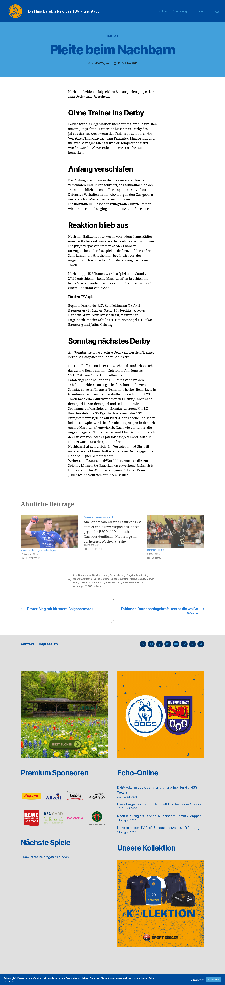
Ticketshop (162, 11)
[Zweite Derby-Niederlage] (49, 531)
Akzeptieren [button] (213, 979)
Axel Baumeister (81, 575)
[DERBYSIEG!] (175, 531)
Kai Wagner (102, 63)
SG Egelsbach (113, 582)
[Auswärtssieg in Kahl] (112, 538)
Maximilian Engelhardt (91, 582)
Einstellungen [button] (197, 979)
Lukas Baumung (120, 578)
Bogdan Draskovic (137, 575)
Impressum (48, 644)
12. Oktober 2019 (128, 63)
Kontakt (27, 644)
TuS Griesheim (93, 586)
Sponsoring (180, 11)
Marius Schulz (137, 578)
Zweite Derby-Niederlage (38, 550)
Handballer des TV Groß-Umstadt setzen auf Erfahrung (158, 828)
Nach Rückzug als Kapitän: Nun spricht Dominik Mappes (159, 816)
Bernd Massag (117, 575)
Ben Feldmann (100, 575)
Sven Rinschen (130, 582)
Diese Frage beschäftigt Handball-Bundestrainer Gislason (160, 804)
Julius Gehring (101, 578)
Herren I (112, 36)
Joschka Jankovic (82, 578)
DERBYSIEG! (155, 550)
